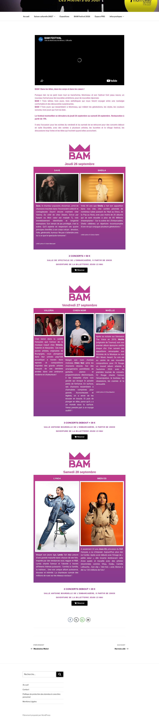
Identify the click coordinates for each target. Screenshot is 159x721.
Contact (26, 689)
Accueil (26, 16)
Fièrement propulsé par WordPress (36, 715)
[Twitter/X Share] (76, 619)
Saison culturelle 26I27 (43, 16)
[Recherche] (59, 674)
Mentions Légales (30, 701)
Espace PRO (100, 16)
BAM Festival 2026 (82, 16)
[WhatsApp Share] (82, 619)
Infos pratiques (116, 16)
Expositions (64, 16)
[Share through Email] (88, 619)
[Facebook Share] (70, 619)
